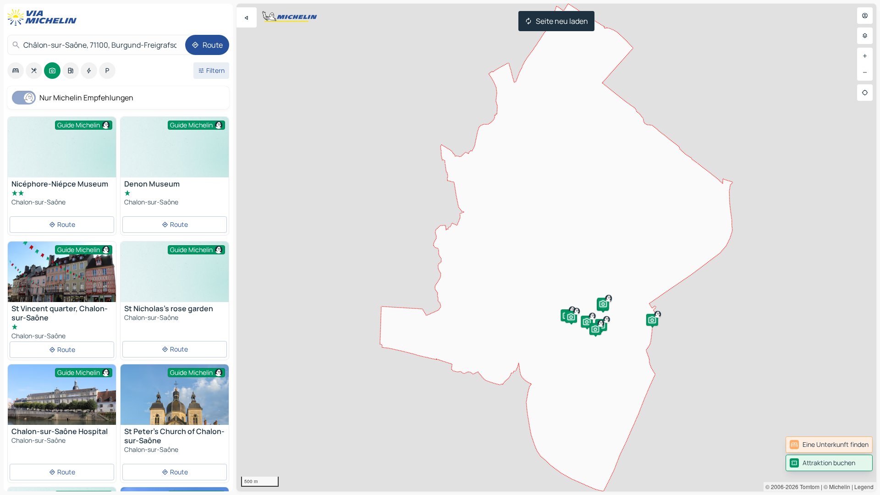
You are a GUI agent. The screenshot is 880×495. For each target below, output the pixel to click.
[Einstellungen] (865, 36)
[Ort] (865, 92)
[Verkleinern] (865, 72)
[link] (829, 444)
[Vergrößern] (865, 56)
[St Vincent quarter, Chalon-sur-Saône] (62, 278)
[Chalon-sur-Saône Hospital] (62, 400)
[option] (15, 70)
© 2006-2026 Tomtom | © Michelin (807, 486)
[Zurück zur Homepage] (44, 17)
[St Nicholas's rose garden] (175, 282)
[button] (587, 322)
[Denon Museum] (175, 157)
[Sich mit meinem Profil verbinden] (865, 15)
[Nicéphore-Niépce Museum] (62, 157)
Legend (864, 486)
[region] (556, 247)
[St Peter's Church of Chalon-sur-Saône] (175, 418)
